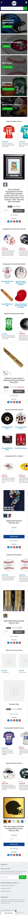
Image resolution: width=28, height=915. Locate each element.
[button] (8, 913)
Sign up (22, 877)
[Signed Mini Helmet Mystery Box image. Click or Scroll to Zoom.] (14, 501)
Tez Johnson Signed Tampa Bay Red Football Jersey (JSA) (8, 145)
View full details (14, 215)
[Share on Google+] (14, 221)
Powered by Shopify (19, 912)
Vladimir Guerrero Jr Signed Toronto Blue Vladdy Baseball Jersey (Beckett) (8, 752)
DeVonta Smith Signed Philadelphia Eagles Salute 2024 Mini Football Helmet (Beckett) (9, 787)
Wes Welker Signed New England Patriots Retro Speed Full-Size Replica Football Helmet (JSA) (8, 253)
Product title (5, 672)
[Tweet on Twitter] (11, 221)
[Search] (25, 8)
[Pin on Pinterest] (20, 221)
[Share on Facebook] (8, 221)
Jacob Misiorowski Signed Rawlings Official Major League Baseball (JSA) (9, 578)
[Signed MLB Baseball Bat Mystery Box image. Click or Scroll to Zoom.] (14, 601)
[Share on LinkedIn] (17, 221)
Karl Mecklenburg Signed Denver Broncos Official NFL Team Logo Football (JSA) (8, 480)
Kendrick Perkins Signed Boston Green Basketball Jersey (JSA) (8, 337)
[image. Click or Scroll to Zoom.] (14, 690)
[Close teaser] (15, 911)
